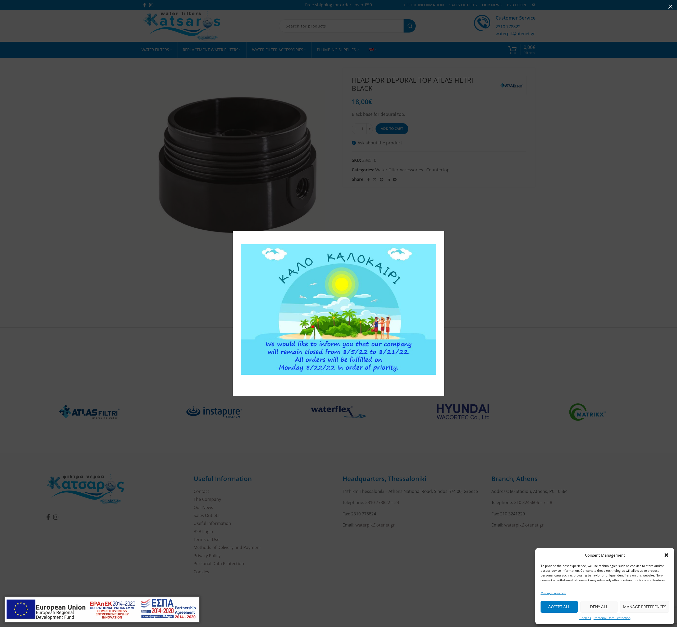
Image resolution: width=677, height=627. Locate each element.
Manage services (553, 593)
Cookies (585, 618)
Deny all (599, 606)
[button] (666, 555)
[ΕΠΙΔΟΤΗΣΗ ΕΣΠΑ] (102, 609)
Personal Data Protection (612, 618)
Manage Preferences (644, 606)
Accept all (559, 606)
